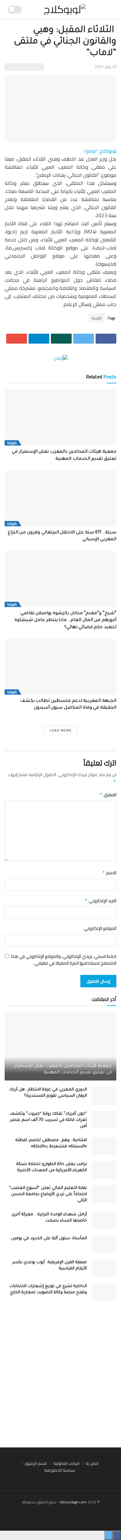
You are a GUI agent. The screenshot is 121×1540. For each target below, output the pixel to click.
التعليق (108, 794)
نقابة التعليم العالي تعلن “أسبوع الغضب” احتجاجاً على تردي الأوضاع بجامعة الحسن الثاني (48, 1194)
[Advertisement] (60, 1377)
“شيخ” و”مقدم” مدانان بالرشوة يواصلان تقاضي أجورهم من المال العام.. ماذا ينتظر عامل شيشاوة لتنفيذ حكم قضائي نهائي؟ (65, 620)
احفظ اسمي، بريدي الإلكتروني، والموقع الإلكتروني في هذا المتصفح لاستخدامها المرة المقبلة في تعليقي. (63, 960)
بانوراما (12, 443)
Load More (60, 730)
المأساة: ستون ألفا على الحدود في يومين (49, 1238)
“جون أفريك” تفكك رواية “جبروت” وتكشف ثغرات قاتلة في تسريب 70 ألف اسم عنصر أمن (48, 1120)
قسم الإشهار (36, 1463)
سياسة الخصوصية (59, 1470)
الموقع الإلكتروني (100, 928)
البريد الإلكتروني (100, 900)
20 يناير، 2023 (105, 66)
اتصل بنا (92, 1463)
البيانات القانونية (66, 1463)
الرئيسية (97, 318)
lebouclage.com (73, 1502)
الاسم (109, 872)
